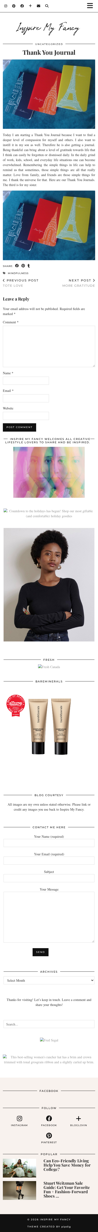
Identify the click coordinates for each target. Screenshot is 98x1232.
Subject (49, 871)
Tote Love (21, 283)
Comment (11, 322)
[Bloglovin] (30, 6)
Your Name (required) (49, 836)
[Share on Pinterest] (23, 266)
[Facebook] (22, 6)
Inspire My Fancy (49, 27)
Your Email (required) (49, 854)
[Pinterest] (14, 6)
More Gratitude (78, 283)
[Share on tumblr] (28, 266)
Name (8, 373)
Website (8, 408)
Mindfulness (18, 273)
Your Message (49, 889)
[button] (91, 6)
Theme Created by (49, 1226)
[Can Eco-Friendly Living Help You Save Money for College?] (19, 1168)
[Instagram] (5, 6)
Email (8, 390)
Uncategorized (49, 44)
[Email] (38, 6)
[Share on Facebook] (17, 266)
